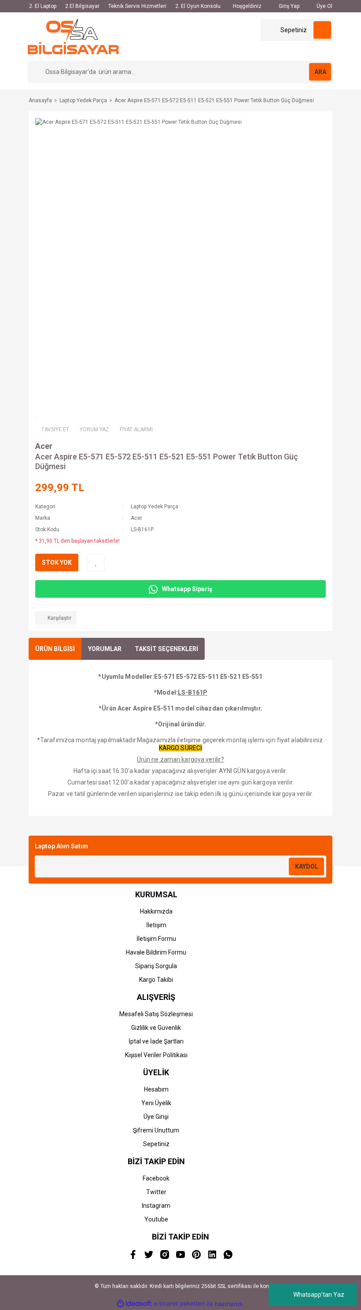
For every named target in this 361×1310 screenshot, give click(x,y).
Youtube (156, 1219)
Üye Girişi (156, 1116)
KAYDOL (306, 866)
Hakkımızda (156, 911)
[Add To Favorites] (96, 562)
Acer (43, 446)
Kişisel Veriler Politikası (156, 1054)
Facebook (156, 1178)
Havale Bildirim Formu (156, 952)
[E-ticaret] (179, 1304)
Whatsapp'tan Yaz (318, 1294)
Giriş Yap (288, 6)
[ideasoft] (134, 1304)
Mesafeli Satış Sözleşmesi (156, 1014)
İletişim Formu (156, 938)
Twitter (156, 1191)
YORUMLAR (105, 648)
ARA (320, 71)
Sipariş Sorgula (156, 966)
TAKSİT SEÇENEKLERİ (166, 648)
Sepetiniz (156, 1143)
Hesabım (156, 1089)
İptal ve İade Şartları (156, 1041)
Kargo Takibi (156, 979)
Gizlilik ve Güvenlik (156, 1027)
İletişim (156, 925)
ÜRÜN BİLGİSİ (55, 648)
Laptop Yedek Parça (154, 506)
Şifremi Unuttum (156, 1130)
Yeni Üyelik (156, 1102)
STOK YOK (57, 562)
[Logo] (73, 36)
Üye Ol (323, 6)
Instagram (156, 1205)
